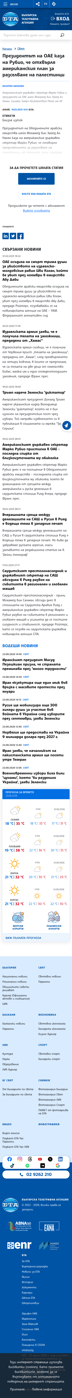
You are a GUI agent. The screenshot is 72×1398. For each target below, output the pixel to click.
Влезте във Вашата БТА (36, 193)
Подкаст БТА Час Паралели (13, 1140)
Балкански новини (13, 1023)
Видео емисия (11, 1133)
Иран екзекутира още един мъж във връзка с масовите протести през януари (35, 687)
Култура (7, 1053)
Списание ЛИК (30, 1329)
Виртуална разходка (35, 1266)
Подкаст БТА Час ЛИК (15, 1147)
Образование (10, 1064)
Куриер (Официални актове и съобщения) (16, 997)
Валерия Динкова (13, 86)
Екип (25, 1334)
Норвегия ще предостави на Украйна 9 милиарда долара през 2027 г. (35, 734)
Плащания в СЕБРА (33, 1345)
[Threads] (31, 1159)
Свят (21, 48)
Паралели (44, 981)
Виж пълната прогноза (23, 938)
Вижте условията (36, 210)
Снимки (44, 1080)
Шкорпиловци (30, 1303)
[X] (51, 1159)
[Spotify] (28, 1165)
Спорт (42, 1045)
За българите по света (17, 1094)
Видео (7, 1124)
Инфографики (49, 1124)
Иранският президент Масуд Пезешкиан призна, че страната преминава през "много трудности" (34, 664)
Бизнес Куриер (47, 1034)
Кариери (27, 1292)
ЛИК (5, 1045)
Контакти (28, 1339)
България (9, 967)
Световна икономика (51, 1023)
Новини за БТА (31, 1271)
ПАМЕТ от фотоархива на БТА (53, 1112)
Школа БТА (28, 1298)
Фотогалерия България (53, 1089)
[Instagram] (21, 1159)
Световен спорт (49, 1053)
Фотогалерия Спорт (51, 1105)
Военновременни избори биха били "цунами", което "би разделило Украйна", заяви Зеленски (33, 777)
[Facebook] (10, 1159)
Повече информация (47, 1389)
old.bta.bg (28, 1350)
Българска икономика (51, 1029)
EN (45, 3)
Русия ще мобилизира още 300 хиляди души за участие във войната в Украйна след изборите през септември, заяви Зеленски (33, 712)
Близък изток (12, 120)
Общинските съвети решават (15, 988)
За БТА (26, 1261)
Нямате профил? (60, 23)
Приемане (17, 1389)
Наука (6, 1059)
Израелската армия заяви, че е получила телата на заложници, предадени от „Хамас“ (31, 336)
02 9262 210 (39, 1174)
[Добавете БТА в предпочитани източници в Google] (59, 1165)
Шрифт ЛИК (29, 1313)
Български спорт (49, 1059)
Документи (29, 1287)
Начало (7, 49)
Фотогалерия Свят (50, 1094)
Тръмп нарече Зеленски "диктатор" (33, 392)
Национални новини (14, 976)
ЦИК (5, 1004)
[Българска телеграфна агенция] (10, 1205)
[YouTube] (41, 1159)
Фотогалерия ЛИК (49, 1099)
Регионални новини (14, 981)
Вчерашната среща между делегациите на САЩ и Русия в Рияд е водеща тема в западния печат (34, 519)
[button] (38, 4)
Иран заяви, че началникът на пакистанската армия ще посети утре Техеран (33, 755)
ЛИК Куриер (9, 1069)
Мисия (26, 1277)
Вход (63, 19)
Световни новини (49, 976)
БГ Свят (7, 1080)
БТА (24, 1255)
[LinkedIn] (61, 1159)
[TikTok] (13, 1165)
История (27, 1282)
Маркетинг (29, 1318)
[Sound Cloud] (43, 1165)
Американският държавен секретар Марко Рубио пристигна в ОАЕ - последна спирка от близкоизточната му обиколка (35, 451)
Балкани (8, 1014)
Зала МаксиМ (30, 1324)
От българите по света (17, 1089)
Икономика (47, 1014)
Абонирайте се (36, 178)
